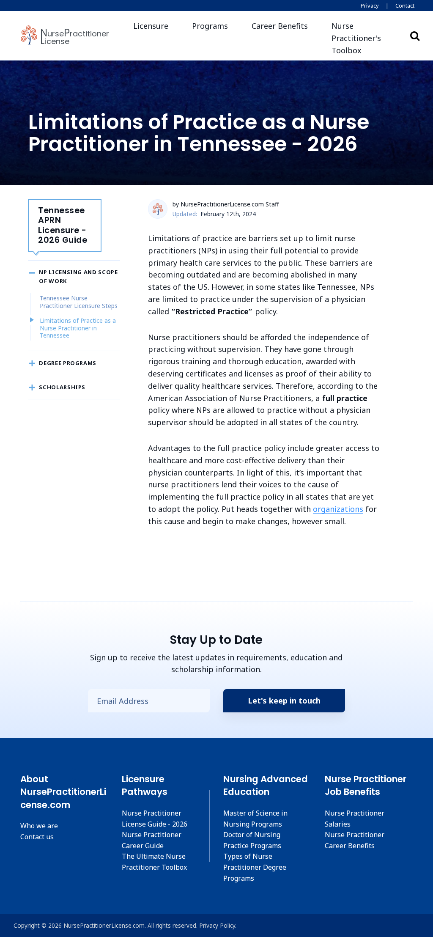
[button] (361, 38)
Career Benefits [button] (280, 26)
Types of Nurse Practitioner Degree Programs (254, 867)
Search (414, 35)
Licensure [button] (150, 26)
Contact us (37, 836)
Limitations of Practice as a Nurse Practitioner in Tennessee (78, 327)
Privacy (370, 5)
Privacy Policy (217, 925)
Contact (404, 5)
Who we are (39, 825)
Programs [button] (210, 26)
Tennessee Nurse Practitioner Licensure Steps (79, 302)
